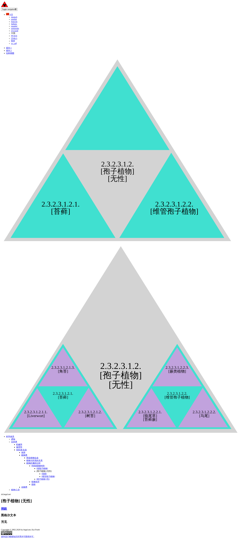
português (15, 28)
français (14, 22)
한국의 (14, 36)
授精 (33, 484)
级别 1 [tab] (9, 48)
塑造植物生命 (32, 458)
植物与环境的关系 (34, 460)
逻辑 (13, 439)
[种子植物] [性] (43, 479)
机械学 (19, 444)
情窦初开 (35, 482)
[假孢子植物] (42, 468)
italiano (14, 24)
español (14, 26)
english (14, 19)
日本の (14, 38)
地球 (23, 452)
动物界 (24, 487)
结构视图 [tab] (10, 53)
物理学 (19, 447)
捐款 (4, 508)
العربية (14, 43)
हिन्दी (13, 41)
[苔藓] (44, 474)
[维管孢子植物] (48, 476)
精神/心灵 (15, 490)
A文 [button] (11, 14)
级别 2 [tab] (9, 50)
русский (14, 31)
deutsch (14, 17)
